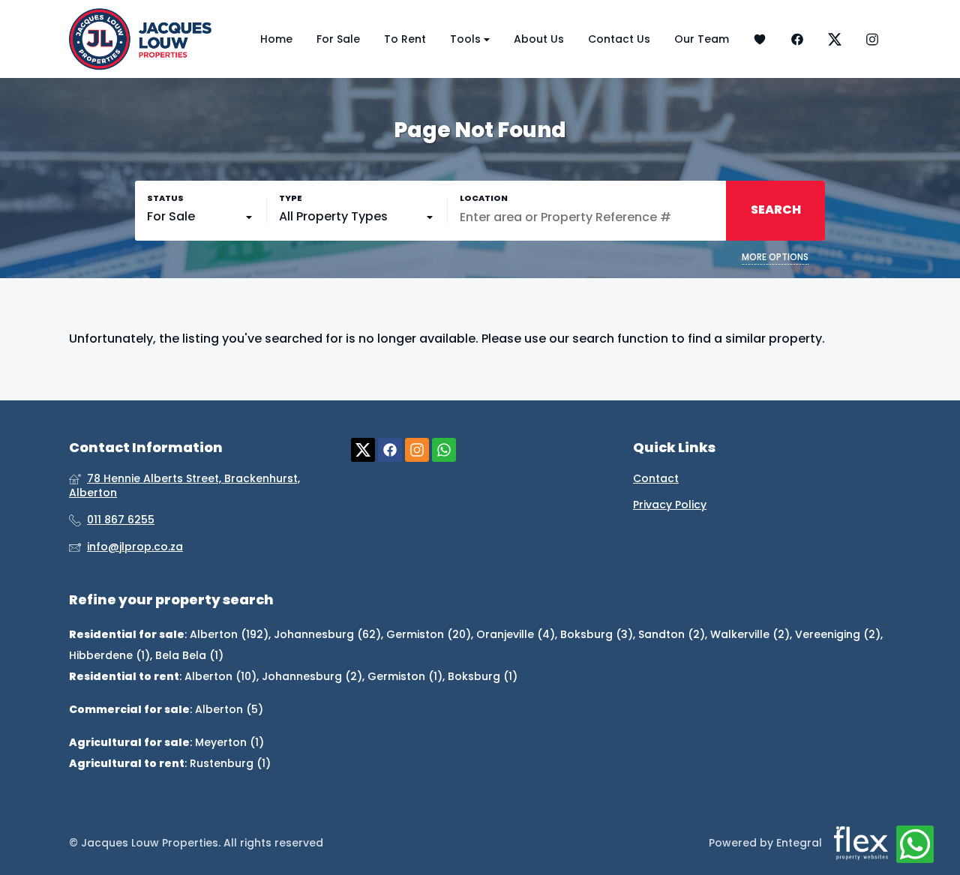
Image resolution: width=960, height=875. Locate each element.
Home (276, 38)
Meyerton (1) (229, 742)
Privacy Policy (669, 505)
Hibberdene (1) (109, 655)
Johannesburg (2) (312, 676)
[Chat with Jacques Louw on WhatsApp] (915, 845)
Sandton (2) (671, 634)
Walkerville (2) (750, 634)
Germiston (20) (428, 634)
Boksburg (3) (596, 634)
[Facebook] (797, 39)
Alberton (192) (229, 634)
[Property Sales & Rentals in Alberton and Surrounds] (140, 39)
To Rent (405, 38)
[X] (835, 39)
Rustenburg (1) (230, 763)
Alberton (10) (220, 676)
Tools (467, 38)
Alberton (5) (229, 709)
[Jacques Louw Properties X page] (363, 450)
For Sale (338, 38)
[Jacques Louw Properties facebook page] (390, 450)
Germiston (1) (405, 676)
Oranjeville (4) (515, 634)
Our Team (701, 38)
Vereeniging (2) (837, 634)
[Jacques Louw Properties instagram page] (417, 450)
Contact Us (619, 38)
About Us (539, 38)
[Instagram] (872, 39)
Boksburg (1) (483, 676)
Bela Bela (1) (189, 655)
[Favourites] (759, 39)
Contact (656, 479)
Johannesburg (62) (327, 634)
